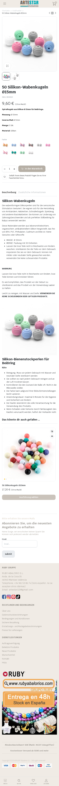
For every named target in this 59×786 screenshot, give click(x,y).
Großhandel (17, 11)
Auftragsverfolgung (11, 643)
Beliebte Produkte (10, 647)
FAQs (4, 662)
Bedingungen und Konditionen (16, 618)
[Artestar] (29, 3)
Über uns (6, 611)
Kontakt (5, 659)
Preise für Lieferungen (12, 630)
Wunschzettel (8, 655)
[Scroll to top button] (54, 773)
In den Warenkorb (34, 168)
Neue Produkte (9, 651)
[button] (4, 176)
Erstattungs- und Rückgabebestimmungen (22, 626)
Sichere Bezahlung (10, 622)
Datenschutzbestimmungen (15, 615)
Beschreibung (9, 192)
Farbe (4, 139)
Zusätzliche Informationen (32, 192)
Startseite (6, 11)
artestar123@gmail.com (21, 589)
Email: (4, 539)
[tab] (9, 192)
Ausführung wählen (28, 497)
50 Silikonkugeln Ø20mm (14, 485)
